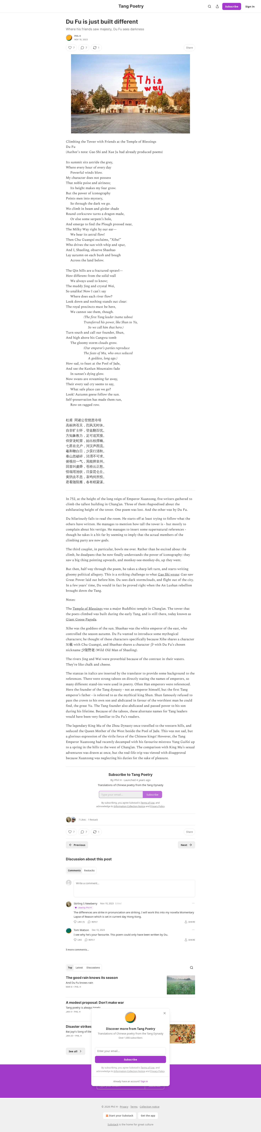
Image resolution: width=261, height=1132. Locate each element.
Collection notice (149, 1106)
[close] (164, 1013)
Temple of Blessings (88, 608)
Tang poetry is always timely (83, 1007)
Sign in (250, 6)
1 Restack (93, 819)
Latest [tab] (79, 967)
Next (184, 845)
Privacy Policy (157, 1071)
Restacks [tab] (89, 870)
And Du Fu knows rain (79, 982)
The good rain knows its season (92, 978)
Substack (113, 1124)
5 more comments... (77, 949)
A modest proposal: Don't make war (95, 1003)
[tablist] (81, 870)
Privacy (124, 1106)
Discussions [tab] (93, 967)
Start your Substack (121, 1115)
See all (73, 1051)
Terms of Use (147, 1067)
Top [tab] (70, 967)
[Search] (209, 6)
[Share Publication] (217, 6)
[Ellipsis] (193, 903)
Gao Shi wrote (168, 574)
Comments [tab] (74, 870)
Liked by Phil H (85, 907)
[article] (130, 985)
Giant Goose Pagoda (81, 619)
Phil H (77, 36)
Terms (134, 1106)
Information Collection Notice (129, 1071)
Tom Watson (81, 930)
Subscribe (231, 6)
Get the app (148, 1115)
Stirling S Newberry (85, 903)
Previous (79, 845)
